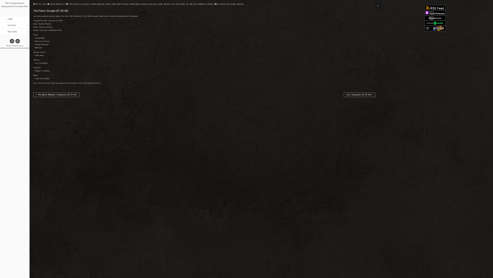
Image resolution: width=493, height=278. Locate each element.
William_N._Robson (206, 4)
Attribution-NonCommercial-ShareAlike (14, 48)
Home (10, 19)
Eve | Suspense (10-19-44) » (360, 94)
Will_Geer (193, 4)
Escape (125, 4)
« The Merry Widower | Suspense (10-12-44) (56, 94)
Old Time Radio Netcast (14, 3)
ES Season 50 (223, 4)
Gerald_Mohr (134, 4)
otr (187, 4)
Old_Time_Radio (178, 4)
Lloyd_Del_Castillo (155, 4)
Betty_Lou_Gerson (81, 4)
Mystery (12, 25)
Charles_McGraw (97, 4)
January (143, 4)
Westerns (12, 32)
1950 (71, 4)
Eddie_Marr (116, 4)
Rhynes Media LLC (57, 4)
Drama (108, 4)
